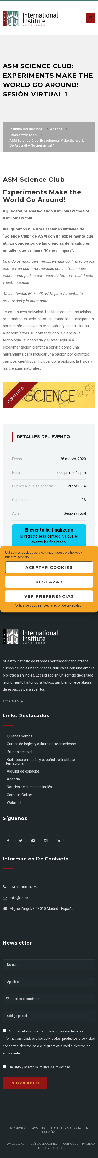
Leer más (11, 701)
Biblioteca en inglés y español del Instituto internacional (39, 761)
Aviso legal (15, 1143)
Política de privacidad (78, 1143)
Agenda (13, 779)
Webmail (14, 803)
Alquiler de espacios (23, 771)
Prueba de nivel (19, 752)
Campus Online (19, 795)
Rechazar (49, 581)
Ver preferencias (49, 596)
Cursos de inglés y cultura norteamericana (41, 744)
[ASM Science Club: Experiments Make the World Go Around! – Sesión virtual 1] (49, 395)
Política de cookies (27, 605)
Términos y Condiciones (51, 1147)
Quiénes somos (19, 736)
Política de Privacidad (54, 1067)
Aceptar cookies (49, 567)
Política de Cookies (43, 1143)
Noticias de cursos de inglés (29, 787)
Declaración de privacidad (63, 605)
